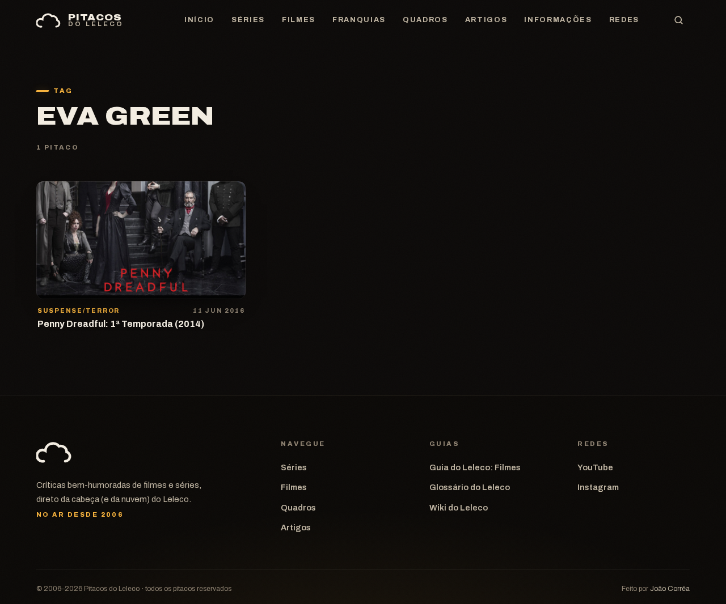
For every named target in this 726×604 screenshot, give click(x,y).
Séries (248, 20)
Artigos (486, 20)
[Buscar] (678, 20)
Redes (624, 20)
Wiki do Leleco (458, 507)
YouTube (595, 467)
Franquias (359, 20)
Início (199, 20)
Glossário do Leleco (469, 487)
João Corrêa (670, 589)
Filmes (298, 20)
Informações (558, 20)
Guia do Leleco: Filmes (475, 467)
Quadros (425, 20)
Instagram (598, 487)
